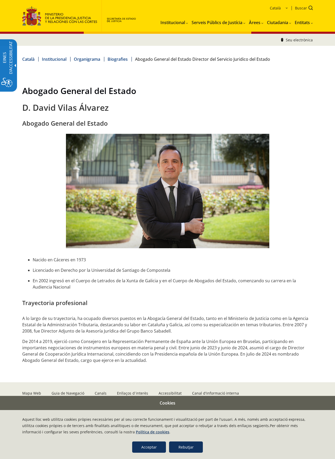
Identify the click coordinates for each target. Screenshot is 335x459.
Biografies (118, 59)
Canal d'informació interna (215, 393)
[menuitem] (174, 21)
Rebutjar (186, 447)
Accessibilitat (170, 393)
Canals (101, 393)
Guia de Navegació (68, 393)
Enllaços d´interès (132, 393)
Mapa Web (31, 393)
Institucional (54, 59)
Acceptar (149, 447)
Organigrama (87, 59)
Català (28, 59)
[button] (302, 8)
